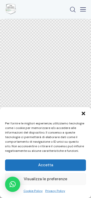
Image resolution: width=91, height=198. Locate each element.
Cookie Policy (33, 191)
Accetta (45, 165)
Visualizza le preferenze (45, 179)
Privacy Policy (55, 191)
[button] (83, 113)
